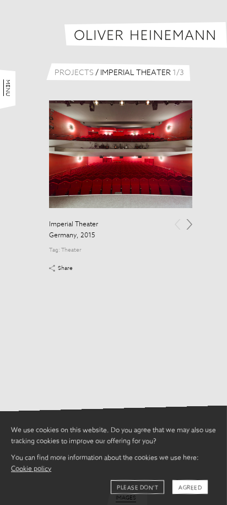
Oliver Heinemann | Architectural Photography (145, 35)
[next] (189, 224)
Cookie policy (31, 469)
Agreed (190, 488)
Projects (74, 73)
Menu (7, 87)
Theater (71, 250)
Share (65, 268)
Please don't (137, 488)
